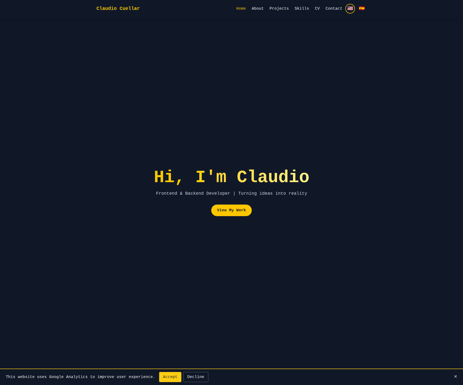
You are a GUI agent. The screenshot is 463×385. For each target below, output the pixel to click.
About (258, 9)
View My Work (231, 210)
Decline (195, 377)
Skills (302, 9)
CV (317, 9)
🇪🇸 (362, 8)
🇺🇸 (350, 8)
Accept (170, 377)
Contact (334, 9)
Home (241, 9)
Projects (279, 9)
